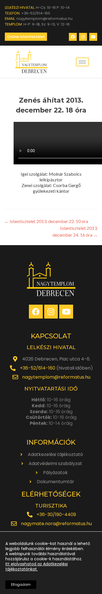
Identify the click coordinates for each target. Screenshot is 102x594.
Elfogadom (21, 584)
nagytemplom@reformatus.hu (56, 377)
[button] (26, 37)
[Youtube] (93, 37)
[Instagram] (83, 37)
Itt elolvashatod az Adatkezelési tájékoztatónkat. (36, 566)
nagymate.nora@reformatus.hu (56, 523)
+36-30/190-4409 (56, 514)
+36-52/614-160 (37, 368)
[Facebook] (73, 37)
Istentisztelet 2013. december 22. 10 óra (46, 221)
